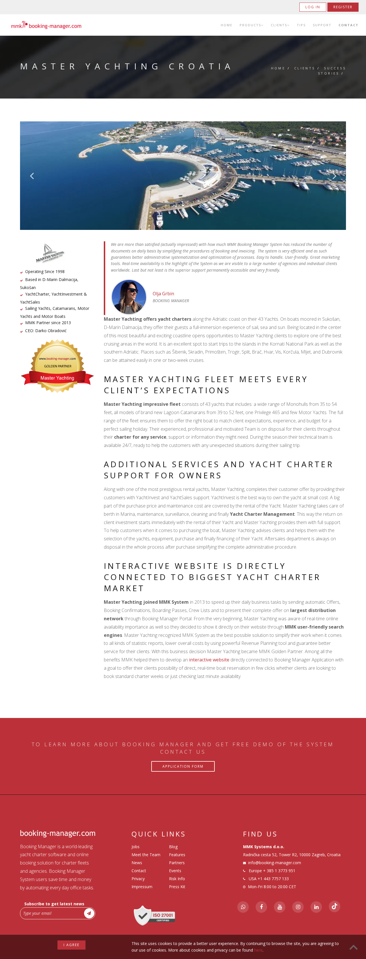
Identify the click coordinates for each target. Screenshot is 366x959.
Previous (31, 175)
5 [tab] (200, 205)
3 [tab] (183, 205)
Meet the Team (146, 854)
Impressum (142, 886)
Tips (301, 25)
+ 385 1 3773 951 (279, 870)
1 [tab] (166, 205)
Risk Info (177, 878)
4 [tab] (191, 205)
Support (322, 25)
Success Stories (332, 70)
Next (334, 175)
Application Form (183, 766)
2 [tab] (174, 205)
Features (177, 854)
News (137, 862)
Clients (279, 25)
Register (343, 7)
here (258, 950)
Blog (173, 846)
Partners (177, 862)
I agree (71, 944)
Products (250, 25)
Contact (349, 25)
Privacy (138, 878)
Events (175, 870)
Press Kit (177, 886)
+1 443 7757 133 (273, 878)
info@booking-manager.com (274, 862)
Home (226, 25)
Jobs (136, 846)
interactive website (209, 660)
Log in (312, 7)
